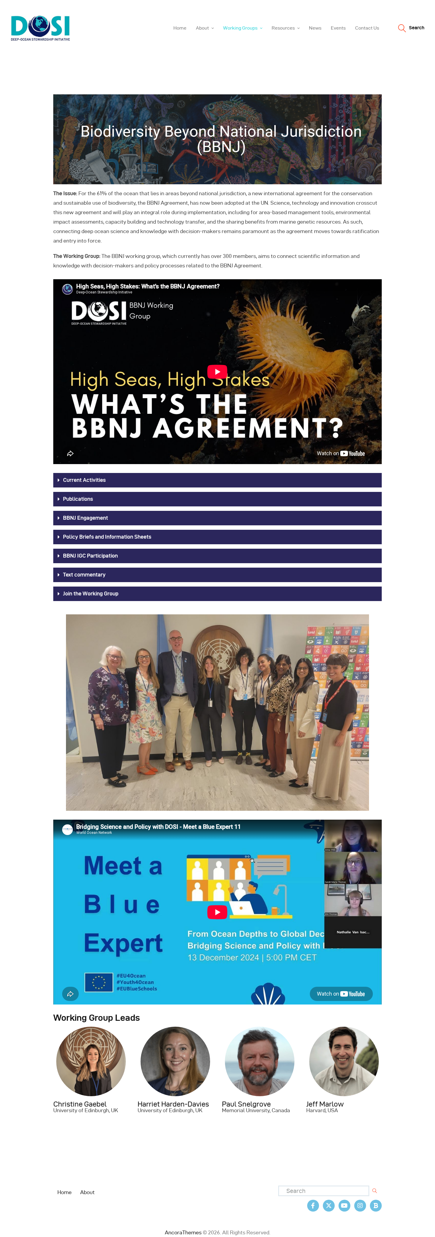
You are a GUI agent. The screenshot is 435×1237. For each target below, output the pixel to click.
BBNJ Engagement (85, 518)
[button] (217, 480)
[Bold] (376, 1206)
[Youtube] (344, 1206)
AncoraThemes (183, 1232)
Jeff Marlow (325, 1104)
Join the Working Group (90, 593)
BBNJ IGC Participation (90, 555)
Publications (78, 499)
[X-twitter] (329, 1206)
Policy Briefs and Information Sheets (107, 537)
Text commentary (84, 574)
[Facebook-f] (313, 1206)
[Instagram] (360, 1206)
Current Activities (84, 480)
